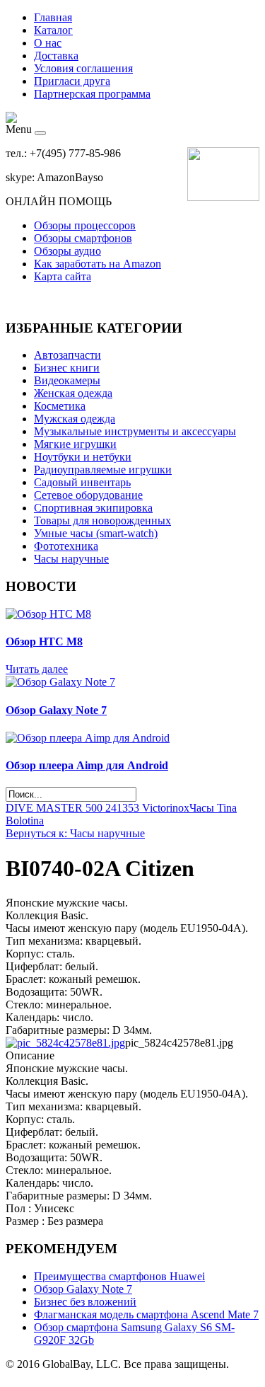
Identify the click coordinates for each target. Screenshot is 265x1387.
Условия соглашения (83, 68)
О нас (47, 43)
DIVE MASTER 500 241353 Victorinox (97, 808)
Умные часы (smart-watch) (96, 533)
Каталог (53, 30)
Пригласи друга (72, 81)
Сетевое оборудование (88, 495)
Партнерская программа (92, 94)
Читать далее (37, 669)
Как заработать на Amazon (97, 264)
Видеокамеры (67, 380)
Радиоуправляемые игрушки (103, 470)
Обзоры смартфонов (83, 238)
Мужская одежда (74, 419)
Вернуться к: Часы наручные (75, 833)
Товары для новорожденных (102, 520)
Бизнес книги (67, 368)
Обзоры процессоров (85, 225)
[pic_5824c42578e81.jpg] (65, 1043)
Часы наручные (71, 559)
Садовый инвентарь (82, 482)
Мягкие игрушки (75, 444)
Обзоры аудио (67, 251)
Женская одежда (73, 393)
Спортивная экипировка (93, 508)
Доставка (56, 56)
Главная (53, 17)
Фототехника (66, 546)
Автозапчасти (67, 355)
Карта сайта (62, 276)
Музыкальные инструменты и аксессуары (135, 431)
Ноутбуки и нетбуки (82, 457)
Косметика (60, 406)
